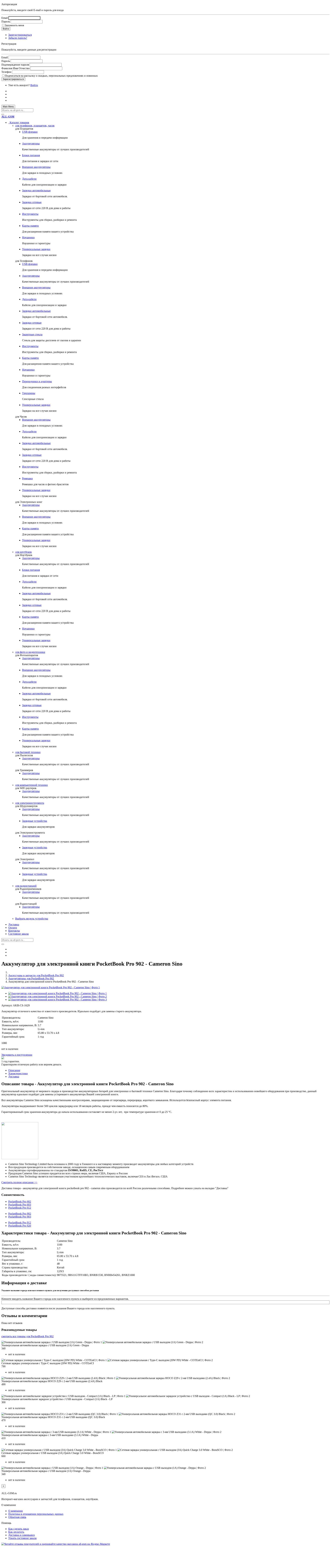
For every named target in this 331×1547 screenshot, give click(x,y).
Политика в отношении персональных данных (35, 1513)
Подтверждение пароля (15, 64)
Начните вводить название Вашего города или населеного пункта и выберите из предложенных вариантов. (65, 1298)
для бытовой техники (28, 752)
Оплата (12, 927)
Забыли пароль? (17, 37)
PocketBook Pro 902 (19, 1213)
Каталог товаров (18, 122)
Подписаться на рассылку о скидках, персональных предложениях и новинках (51, 75)
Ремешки (27, 478)
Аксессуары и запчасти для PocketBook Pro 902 (36, 975)
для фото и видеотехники (30, 652)
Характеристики (18, 1073)
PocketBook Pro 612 (19, 1207)
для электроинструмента (29, 802)
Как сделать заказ (18, 1528)
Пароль (5, 21)
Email (4, 17)
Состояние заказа (18, 933)
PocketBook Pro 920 (19, 1225)
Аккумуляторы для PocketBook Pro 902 (31, 978)
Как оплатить (16, 1531)
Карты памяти (30, 225)
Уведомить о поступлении (16, 1054)
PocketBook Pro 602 (19, 1201)
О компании (15, 1510)
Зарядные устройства (34, 820)
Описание (14, 1070)
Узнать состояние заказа (22, 1538)
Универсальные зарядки (36, 249)
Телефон (6, 71)
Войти (34, 85)
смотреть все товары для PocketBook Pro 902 (27, 1336)
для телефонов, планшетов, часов (34, 125)
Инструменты (30, 213)
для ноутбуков (23, 551)
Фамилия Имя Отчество (15, 68)
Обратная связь (17, 1517)
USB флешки (30, 131)
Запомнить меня (14, 25)
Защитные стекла (32, 334)
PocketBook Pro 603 (19, 1204)
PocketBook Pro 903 (19, 1216)
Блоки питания (31, 155)
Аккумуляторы (31, 143)
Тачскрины (28, 393)
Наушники (28, 237)
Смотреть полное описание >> (19, 1182)
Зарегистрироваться (20, 34)
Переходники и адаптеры (37, 381)
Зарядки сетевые (32, 202)
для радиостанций (26, 885)
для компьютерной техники (31, 785)
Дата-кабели (29, 178)
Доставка (13, 924)
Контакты (14, 930)
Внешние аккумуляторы (36, 167)
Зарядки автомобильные (36, 190)
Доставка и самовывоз (21, 1535)
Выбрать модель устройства (31, 918)
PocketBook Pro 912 (19, 1222)
